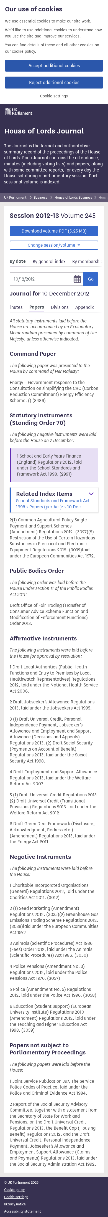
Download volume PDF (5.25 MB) (54, 231)
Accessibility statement (22, 1211)
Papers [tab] (36, 307)
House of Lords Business (73, 197)
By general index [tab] (49, 261)
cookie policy (23, 51)
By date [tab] (18, 261)
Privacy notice (15, 1204)
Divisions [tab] (59, 307)
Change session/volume (52, 245)
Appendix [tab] (84, 307)
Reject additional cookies (54, 82)
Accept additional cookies (54, 65)
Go (91, 279)
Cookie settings (54, 96)
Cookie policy (14, 1190)
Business (40, 197)
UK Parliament (15, 197)
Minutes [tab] (14, 307)
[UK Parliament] (18, 111)
